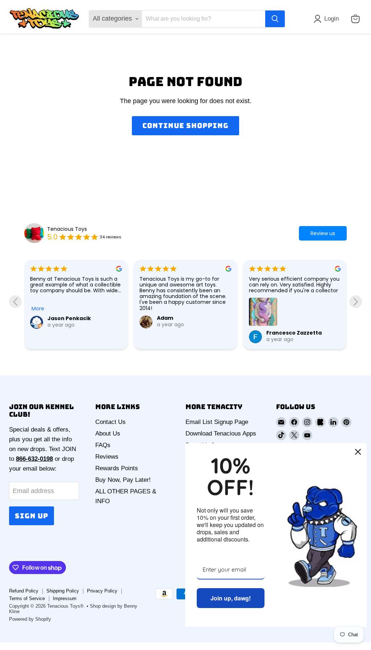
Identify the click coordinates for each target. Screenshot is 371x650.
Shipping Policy (62, 591)
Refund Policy (23, 591)
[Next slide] (355, 301)
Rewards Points (116, 468)
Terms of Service (27, 598)
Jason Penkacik (69, 318)
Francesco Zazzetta (294, 332)
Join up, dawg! (230, 598)
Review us (322, 233)
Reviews (106, 456)
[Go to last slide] (15, 301)
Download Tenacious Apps (221, 433)
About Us (107, 433)
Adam (165, 317)
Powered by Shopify (30, 619)
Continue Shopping (185, 125)
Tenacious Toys (67, 229)
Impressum (64, 598)
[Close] (358, 451)
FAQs (103, 445)
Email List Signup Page (217, 422)
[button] (328, 18)
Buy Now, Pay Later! (123, 479)
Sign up (31, 516)
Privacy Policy (102, 591)
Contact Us (110, 422)
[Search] (275, 18)
